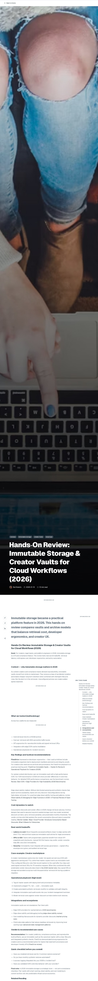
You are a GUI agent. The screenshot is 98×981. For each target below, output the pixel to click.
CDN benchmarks (49, 910)
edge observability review (52, 913)
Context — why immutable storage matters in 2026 (88, 694)
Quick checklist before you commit (88, 740)
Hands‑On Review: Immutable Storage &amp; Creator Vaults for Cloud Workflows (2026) (86, 686)
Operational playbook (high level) (87, 723)
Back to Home (11, 3)
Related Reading (87, 743)
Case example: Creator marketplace (88, 718)
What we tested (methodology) (87, 699)
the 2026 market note (49, 868)
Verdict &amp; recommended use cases (88, 734)
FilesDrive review (35, 944)
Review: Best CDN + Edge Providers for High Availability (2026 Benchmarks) (38, 782)
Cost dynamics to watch (88, 710)
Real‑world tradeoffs (88, 714)
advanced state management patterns (37, 925)
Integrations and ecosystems (88, 729)
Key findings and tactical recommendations (87, 705)
